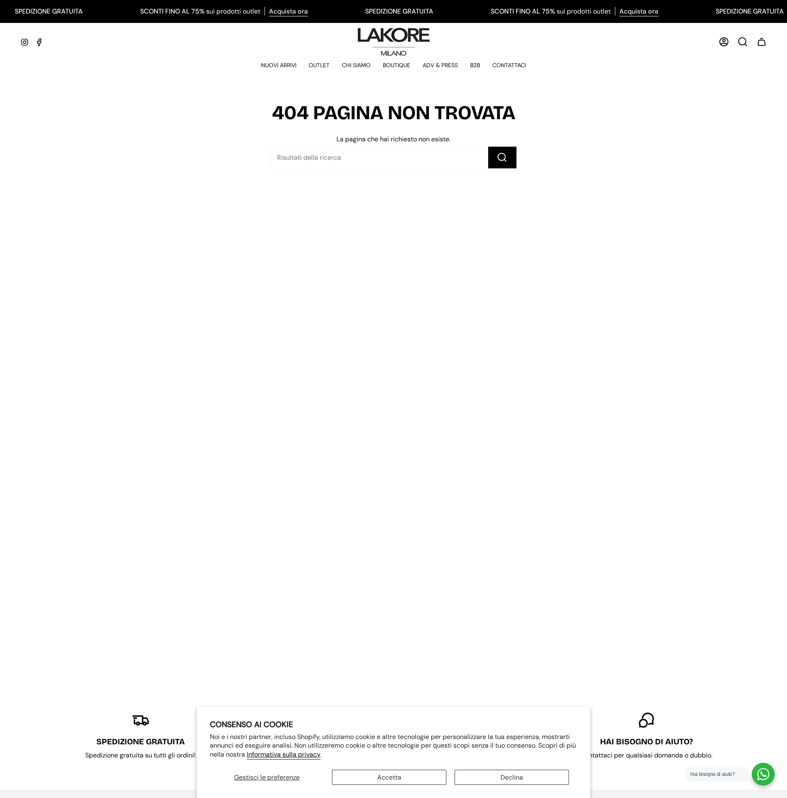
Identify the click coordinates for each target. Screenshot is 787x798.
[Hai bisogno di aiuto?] (763, 774)
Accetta (389, 777)
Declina (511, 777)
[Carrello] (761, 42)
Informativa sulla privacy (284, 754)
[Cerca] (502, 157)
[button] (279, 66)
